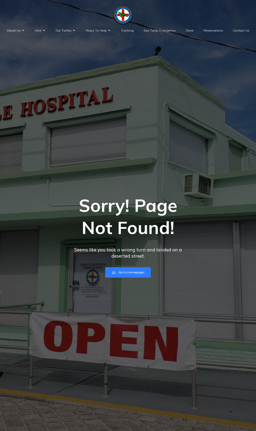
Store (190, 30)
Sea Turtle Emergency (160, 30)
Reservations (213, 30)
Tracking (127, 30)
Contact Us (241, 30)
